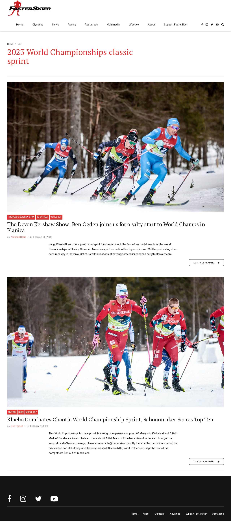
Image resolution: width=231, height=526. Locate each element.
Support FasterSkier (176, 24)
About (151, 24)
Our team (159, 513)
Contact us (218, 513)
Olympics (37, 24)
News (55, 24)
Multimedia (113, 24)
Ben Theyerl (16, 426)
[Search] (222, 24)
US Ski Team (42, 217)
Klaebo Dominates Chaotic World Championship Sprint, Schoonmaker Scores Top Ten (110, 419)
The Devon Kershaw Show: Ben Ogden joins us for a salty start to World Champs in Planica (106, 227)
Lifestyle (134, 24)
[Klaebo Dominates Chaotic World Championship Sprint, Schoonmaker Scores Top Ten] (115, 342)
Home (19, 24)
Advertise (175, 513)
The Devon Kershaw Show (21, 217)
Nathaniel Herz (18, 237)
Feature (12, 412)
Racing (72, 24)
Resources (91, 24)
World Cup (56, 217)
